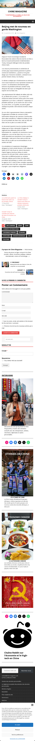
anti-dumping (10, 225)
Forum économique (19, 236)
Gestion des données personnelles (11, 681)
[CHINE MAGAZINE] (17, 7)
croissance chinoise (9, 232)
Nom (3, 305)
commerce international (11, 229)
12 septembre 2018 (8, 33)
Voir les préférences (17, 734)
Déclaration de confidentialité (17, 738)
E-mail (3, 310)
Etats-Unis (6, 236)
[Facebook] (11, 442)
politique (6, 239)
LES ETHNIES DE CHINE (17, 497)
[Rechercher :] (17, 339)
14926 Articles (28, 249)
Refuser (17, 729)
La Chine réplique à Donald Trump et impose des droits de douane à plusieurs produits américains (24, 201)
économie (22, 232)
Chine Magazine (20, 33)
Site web (4, 316)
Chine (26, 225)
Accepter (17, 725)
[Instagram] (6, 442)
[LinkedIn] (15, 442)
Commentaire (6, 292)
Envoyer (5, 365)
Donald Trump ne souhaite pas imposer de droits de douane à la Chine (9, 214)
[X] (24, 442)
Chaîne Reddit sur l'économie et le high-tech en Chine (16, 655)
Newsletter (6, 358)
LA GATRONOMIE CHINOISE (17, 561)
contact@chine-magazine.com (10, 676)
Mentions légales (6, 689)
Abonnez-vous (26, 671)
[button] (32, 705)
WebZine (4, 700)
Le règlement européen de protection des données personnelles (16, 685)
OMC (29, 236)
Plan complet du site (7, 694)
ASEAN (20, 225)
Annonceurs (5, 697)
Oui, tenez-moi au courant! (13, 360)
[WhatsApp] (28, 442)
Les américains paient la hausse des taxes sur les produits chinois (9, 199)
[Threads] (19, 442)
